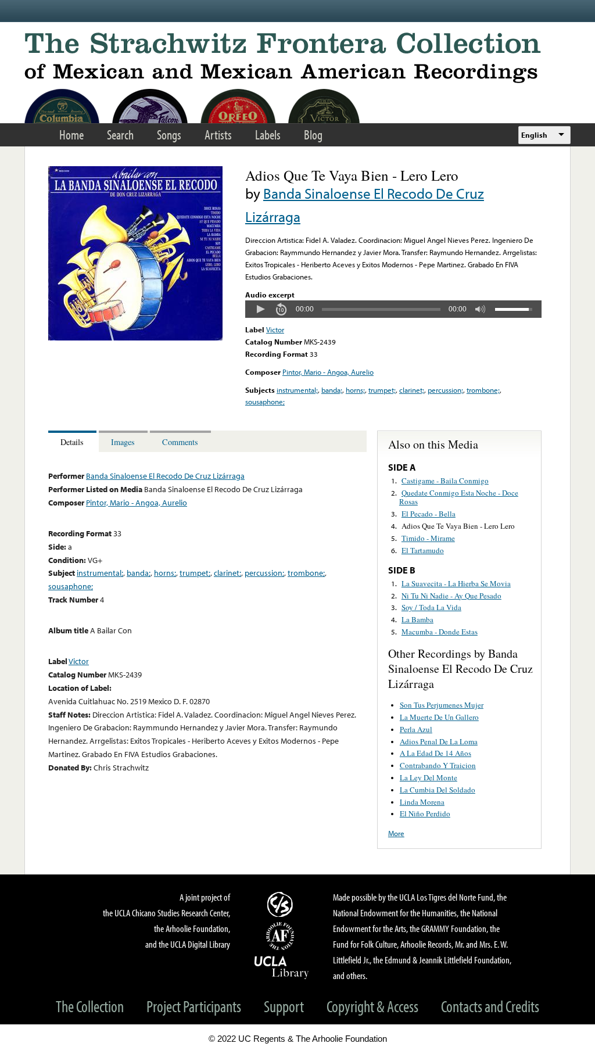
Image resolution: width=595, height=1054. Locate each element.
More (396, 833)
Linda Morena (422, 802)
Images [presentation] (123, 441)
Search (120, 134)
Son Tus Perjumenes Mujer (441, 705)
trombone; (483, 390)
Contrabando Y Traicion (438, 765)
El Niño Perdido (425, 813)
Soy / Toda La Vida (431, 607)
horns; (355, 390)
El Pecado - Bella (429, 513)
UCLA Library (282, 967)
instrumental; (297, 390)
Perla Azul (416, 729)
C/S (282, 904)
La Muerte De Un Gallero (439, 717)
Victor (275, 329)
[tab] (73, 441)
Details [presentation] (72, 441)
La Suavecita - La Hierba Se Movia (456, 583)
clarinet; (411, 390)
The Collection (90, 1006)
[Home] (297, 58)
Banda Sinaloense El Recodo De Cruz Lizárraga (165, 475)
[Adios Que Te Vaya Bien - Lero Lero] (135, 337)
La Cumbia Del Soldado (437, 789)
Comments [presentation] (180, 441)
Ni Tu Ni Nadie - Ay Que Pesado (451, 595)
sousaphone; (265, 401)
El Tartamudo (423, 550)
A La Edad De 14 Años (435, 753)
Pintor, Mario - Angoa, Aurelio (328, 372)
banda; (331, 390)
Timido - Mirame (428, 538)
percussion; (445, 390)
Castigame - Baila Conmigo (445, 480)
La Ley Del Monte (428, 777)
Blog (313, 134)
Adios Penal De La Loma (439, 741)
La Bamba (417, 619)
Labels (268, 134)
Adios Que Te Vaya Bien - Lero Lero (458, 526)
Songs (169, 134)
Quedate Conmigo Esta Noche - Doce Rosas (458, 497)
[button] (260, 309)
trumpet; (382, 390)
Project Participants (193, 1006)
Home (71, 134)
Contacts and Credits (490, 1006)
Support (284, 1006)
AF (282, 936)
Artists (218, 134)
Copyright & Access (372, 1006)
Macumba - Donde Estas (440, 631)
